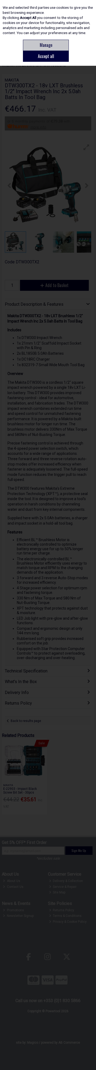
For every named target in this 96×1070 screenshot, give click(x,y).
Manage (46, 45)
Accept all (46, 56)
